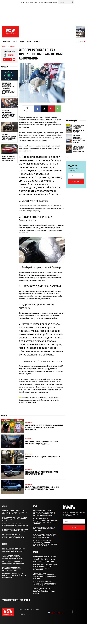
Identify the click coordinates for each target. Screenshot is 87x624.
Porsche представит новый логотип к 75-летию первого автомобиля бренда (79, 148)
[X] (10, 59)
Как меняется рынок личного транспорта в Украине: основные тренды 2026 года (13, 549)
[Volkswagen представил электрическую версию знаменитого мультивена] (69, 138)
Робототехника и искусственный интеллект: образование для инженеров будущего (44, 575)
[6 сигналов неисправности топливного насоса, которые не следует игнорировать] (9, 103)
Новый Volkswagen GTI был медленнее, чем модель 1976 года (9, 158)
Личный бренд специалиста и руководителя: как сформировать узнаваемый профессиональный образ (8, 88)
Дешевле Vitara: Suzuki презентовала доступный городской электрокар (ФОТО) (13, 536)
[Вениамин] (6, 55)
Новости (13, 46)
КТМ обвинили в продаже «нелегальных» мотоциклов (13, 562)
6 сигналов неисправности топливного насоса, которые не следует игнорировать (8, 114)
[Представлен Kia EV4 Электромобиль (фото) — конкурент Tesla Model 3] (12, 472)
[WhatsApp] (58, 108)
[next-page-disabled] (71, 157)
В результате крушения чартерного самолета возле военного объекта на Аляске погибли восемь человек (44, 513)
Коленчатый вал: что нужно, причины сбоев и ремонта (42, 457)
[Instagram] (7, 59)
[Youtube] (14, 59)
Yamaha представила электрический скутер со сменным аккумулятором (12, 556)
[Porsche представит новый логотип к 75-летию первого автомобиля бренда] (69, 149)
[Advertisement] (53, 21)
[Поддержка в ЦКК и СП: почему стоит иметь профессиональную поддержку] (12, 441)
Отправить (76, 182)
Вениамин (11, 55)
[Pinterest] (51, 108)
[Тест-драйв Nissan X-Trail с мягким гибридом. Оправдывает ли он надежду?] (69, 128)
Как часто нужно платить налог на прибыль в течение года (80, 33)
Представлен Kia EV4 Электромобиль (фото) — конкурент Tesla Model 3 (42, 473)
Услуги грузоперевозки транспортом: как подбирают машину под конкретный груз (44, 583)
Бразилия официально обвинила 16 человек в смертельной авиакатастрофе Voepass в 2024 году (45, 543)
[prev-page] (67, 157)
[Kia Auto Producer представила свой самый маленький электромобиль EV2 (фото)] (12, 487)
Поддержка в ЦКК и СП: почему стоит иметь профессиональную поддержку (41, 442)
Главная (4, 46)
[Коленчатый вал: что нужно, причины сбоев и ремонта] (12, 457)
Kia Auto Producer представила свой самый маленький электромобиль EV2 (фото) (42, 488)
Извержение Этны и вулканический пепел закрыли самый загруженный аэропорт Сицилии (45, 521)
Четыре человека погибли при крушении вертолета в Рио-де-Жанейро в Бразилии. (44, 535)
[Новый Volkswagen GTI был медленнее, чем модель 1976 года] (9, 149)
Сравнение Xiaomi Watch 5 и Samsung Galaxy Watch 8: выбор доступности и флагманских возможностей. (44, 427)
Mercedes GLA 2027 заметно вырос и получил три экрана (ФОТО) (15, 530)
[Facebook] (4, 59)
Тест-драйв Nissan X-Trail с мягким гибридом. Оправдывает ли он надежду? (78, 128)
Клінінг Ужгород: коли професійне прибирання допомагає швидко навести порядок (44, 591)
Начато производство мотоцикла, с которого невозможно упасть (11, 568)
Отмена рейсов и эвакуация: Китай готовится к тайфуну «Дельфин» (44, 528)
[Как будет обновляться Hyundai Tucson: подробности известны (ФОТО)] (9, 127)
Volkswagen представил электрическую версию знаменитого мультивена (79, 139)
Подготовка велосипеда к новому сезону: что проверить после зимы (14, 575)
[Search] (72, 2)
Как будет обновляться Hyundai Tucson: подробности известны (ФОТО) (9, 137)
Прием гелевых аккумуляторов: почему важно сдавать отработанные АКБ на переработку (45, 567)
